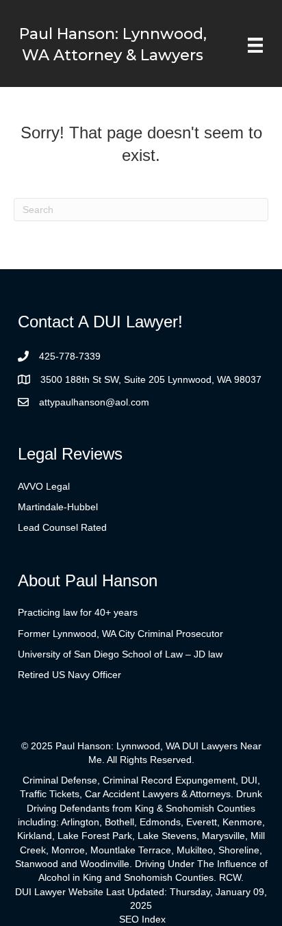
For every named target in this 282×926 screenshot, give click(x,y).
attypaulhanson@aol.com (94, 402)
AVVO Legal (44, 486)
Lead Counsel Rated (62, 527)
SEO (129, 919)
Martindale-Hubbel (58, 506)
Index (154, 919)
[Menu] (255, 45)
